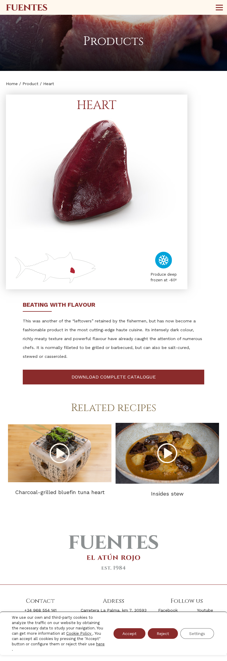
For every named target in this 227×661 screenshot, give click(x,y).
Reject (163, 633)
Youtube (205, 610)
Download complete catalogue (114, 377)
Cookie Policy (79, 633)
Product (30, 83)
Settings (197, 633)
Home (12, 83)
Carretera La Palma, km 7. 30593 (114, 610)
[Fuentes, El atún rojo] (26, 7)
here (100, 644)
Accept (129, 633)
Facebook (168, 610)
